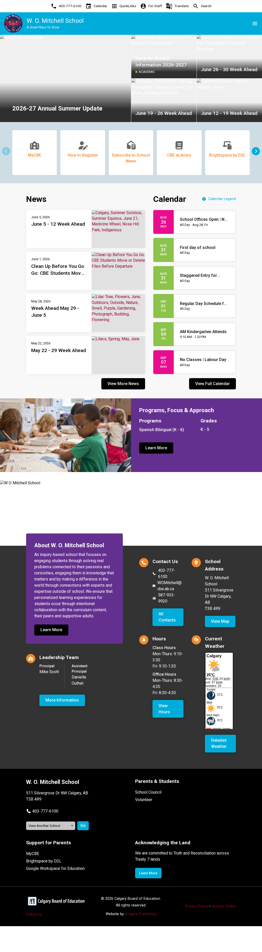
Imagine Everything (140, 914)
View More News (123, 383)
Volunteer (143, 799)
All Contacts (167, 616)
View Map (220, 621)
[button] (256, 151)
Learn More (156, 447)
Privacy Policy (196, 906)
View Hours (164, 708)
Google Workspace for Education (55, 868)
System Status (224, 906)
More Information (62, 700)
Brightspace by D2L (43, 861)
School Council (148, 792)
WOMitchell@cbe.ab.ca (169, 585)
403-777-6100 (166, 573)
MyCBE (32, 853)
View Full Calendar (212, 383)
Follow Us (34, 914)
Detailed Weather (219, 743)
